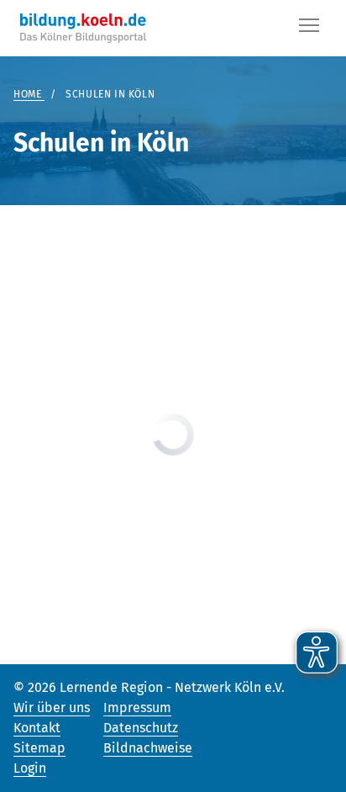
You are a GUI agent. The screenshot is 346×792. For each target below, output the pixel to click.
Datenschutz (140, 728)
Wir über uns (51, 707)
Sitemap (39, 748)
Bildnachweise (147, 748)
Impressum (137, 707)
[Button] (309, 28)
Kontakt (36, 728)
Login (29, 768)
